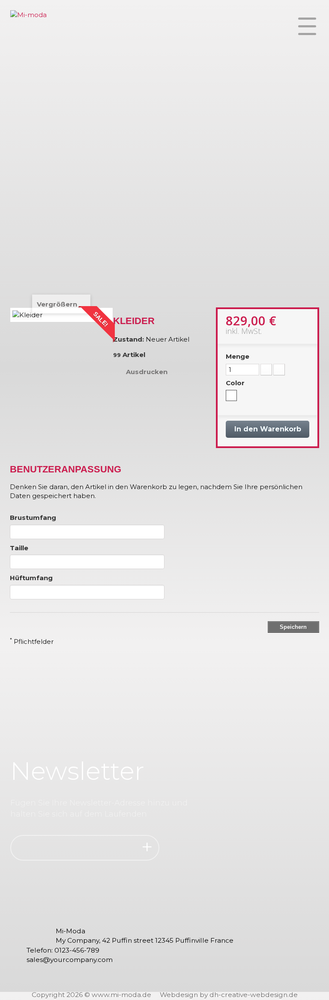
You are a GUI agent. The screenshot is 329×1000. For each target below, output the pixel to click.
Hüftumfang (31, 578)
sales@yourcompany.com (70, 960)
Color (236, 383)
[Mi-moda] (28, 32)
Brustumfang (33, 517)
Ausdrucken (146, 372)
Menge (237, 356)
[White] (231, 395)
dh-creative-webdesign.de (253, 995)
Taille (19, 548)
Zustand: (128, 339)
